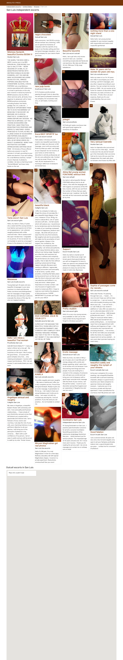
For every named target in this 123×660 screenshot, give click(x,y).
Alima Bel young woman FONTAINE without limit (74, 173)
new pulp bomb (42, 86)
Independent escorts (14, 7)
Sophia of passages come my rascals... (102, 286)
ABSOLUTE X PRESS (14, 3)
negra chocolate (43, 34)
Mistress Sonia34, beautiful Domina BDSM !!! (19, 53)
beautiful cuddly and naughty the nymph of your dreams (101, 365)
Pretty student (69, 308)
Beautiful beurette (71, 51)
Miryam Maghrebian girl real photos (46, 444)
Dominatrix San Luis (72, 420)
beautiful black (42, 205)
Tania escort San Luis (17, 218)
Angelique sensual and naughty (18, 398)
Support (67, 249)
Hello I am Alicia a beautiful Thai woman (17, 339)
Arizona (36, 7)
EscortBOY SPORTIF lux (46, 134)
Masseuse (12, 279)
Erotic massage (70, 352)
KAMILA (39, 374)
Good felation (96, 432)
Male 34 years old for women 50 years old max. (102, 70)
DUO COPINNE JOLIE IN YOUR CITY (46, 317)
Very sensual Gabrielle (101, 142)
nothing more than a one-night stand (102, 32)
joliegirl (66, 119)
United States (27, 7)
